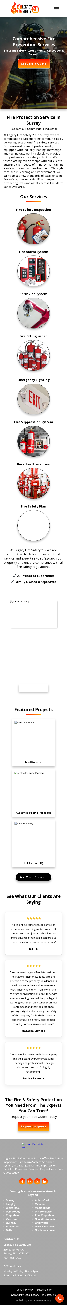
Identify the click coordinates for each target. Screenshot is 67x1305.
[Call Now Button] (59, 1298)
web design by (33, 1300)
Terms (18, 1289)
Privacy (29, 1289)
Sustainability (44, 1289)
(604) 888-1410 (12, 1257)
